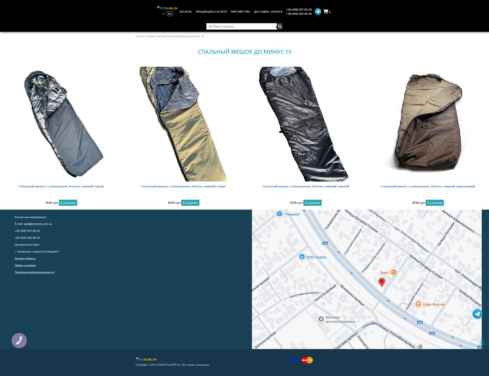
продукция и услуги (211, 11)
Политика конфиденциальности (34, 272)
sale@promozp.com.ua (38, 224)
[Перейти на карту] (366, 279)
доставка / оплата (268, 11)
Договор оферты (25, 258)
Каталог (140, 36)
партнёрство (240, 11)
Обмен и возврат (25, 265)
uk (163, 13)
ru (170, 13)
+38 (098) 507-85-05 (299, 9)
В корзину (68, 203)
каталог (186, 11)
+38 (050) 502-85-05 (299, 13)
